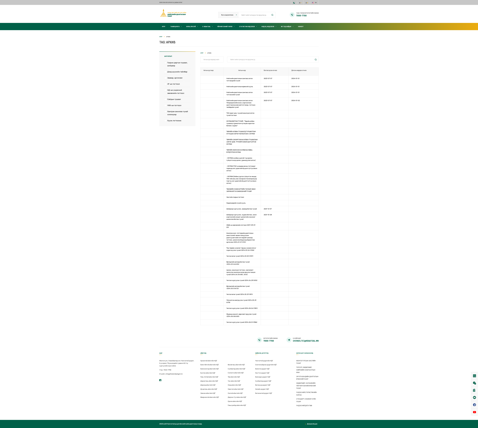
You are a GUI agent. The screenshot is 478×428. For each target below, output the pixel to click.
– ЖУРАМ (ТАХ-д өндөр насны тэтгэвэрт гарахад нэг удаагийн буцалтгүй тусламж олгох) (241, 168)
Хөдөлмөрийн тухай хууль (236, 203)
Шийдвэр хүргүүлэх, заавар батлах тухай (241, 209)
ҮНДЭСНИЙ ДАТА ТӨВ (304, 405)
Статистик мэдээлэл (247, 26)
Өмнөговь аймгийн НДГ (236, 365)
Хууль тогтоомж (174, 120)
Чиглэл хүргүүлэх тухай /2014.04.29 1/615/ (241, 280)
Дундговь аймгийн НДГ (208, 389)
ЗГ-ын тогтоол (173, 84)
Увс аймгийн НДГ (234, 381)
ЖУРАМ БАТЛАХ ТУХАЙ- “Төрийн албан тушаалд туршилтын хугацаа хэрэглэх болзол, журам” (240, 123)
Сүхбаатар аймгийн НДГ (236, 369)
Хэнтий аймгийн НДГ (235, 393)
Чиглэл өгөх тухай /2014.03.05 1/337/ (239, 256)
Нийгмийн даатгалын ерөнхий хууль (239, 86)
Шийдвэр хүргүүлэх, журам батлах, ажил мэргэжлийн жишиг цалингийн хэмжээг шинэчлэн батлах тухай (241, 217)
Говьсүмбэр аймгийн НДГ (237, 405)
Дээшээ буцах (312, 424)
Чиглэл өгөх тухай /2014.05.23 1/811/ (239, 294)
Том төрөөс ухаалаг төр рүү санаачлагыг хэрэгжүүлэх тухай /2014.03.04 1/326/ (241, 249)
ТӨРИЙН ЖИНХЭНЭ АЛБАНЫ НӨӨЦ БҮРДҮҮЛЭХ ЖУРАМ (239, 151)
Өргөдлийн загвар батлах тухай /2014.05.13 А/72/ (238, 287)
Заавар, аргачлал (174, 78)
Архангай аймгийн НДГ (208, 361)
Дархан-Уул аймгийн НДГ (237, 397)
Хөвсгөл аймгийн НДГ (236, 389)
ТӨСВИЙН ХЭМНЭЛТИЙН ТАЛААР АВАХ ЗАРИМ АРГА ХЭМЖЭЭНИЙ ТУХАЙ (241, 190)
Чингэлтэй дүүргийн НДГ (264, 361)
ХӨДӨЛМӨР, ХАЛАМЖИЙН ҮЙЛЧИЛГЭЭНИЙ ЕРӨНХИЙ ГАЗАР (306, 385)
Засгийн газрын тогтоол (235, 197)
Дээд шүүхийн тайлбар (177, 72)
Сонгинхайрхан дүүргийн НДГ (266, 365)
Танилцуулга (174, 26)
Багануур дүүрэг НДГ (262, 385)
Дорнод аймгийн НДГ (208, 385)
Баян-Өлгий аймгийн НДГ (209, 365)
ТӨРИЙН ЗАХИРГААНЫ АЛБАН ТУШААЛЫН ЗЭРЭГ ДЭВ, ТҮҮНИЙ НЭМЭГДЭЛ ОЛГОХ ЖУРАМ (242, 142)
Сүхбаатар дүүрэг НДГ (263, 381)
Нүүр (163, 26)
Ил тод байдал (286, 26)
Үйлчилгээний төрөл (224, 26)
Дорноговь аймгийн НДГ (209, 381)
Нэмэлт (301, 26)
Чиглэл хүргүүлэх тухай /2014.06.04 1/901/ (242, 308)
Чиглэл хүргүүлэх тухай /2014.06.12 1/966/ (241, 322)
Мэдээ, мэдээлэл (268, 26)
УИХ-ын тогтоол (174, 105)
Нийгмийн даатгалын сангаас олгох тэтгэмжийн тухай (239, 93)
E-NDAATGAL (206, 26)
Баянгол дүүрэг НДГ (262, 369)
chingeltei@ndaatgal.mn (306, 341)
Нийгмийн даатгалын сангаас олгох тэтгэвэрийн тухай (239, 79)
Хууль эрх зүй (191, 26)
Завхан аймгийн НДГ (207, 393)
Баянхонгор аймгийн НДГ (209, 369)
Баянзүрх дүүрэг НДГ (262, 377)
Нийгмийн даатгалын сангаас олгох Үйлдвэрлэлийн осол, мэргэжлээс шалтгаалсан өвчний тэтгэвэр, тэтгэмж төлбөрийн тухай (240, 103)
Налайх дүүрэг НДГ (262, 389)
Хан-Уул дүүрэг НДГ (262, 373)
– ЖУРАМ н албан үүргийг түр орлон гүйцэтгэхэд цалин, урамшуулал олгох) (241, 159)
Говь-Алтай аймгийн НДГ (209, 377)
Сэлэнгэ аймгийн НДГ (236, 373)
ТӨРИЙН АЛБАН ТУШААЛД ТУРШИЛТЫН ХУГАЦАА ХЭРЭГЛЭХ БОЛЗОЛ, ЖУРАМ (241, 132)
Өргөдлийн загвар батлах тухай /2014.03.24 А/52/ (238, 263)
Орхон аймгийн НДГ (235, 401)
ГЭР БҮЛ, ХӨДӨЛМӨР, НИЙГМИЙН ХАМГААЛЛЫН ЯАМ (305, 369)
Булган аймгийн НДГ (207, 373)
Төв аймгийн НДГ (234, 377)
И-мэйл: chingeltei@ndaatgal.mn (171, 374)
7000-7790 (301, 15)
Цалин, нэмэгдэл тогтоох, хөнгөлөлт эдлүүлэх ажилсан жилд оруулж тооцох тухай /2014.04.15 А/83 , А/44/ (240, 272)
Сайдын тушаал (174, 99)
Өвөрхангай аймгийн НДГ (209, 397)
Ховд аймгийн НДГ (234, 385)
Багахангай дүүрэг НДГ (263, 393)
